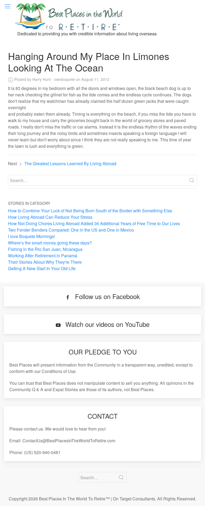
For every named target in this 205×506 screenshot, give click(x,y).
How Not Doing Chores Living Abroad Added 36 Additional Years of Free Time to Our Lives (94, 223)
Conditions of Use (59, 371)
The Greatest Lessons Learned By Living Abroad (70, 163)
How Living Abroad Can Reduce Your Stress (50, 217)
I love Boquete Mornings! (31, 236)
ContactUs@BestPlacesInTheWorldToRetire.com (68, 440)
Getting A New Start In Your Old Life (42, 268)
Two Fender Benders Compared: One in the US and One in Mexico (71, 230)
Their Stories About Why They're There (45, 262)
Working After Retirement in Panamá (42, 255)
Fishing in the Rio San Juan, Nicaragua (45, 249)
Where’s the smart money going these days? (50, 243)
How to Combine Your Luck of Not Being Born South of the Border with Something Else (90, 210)
